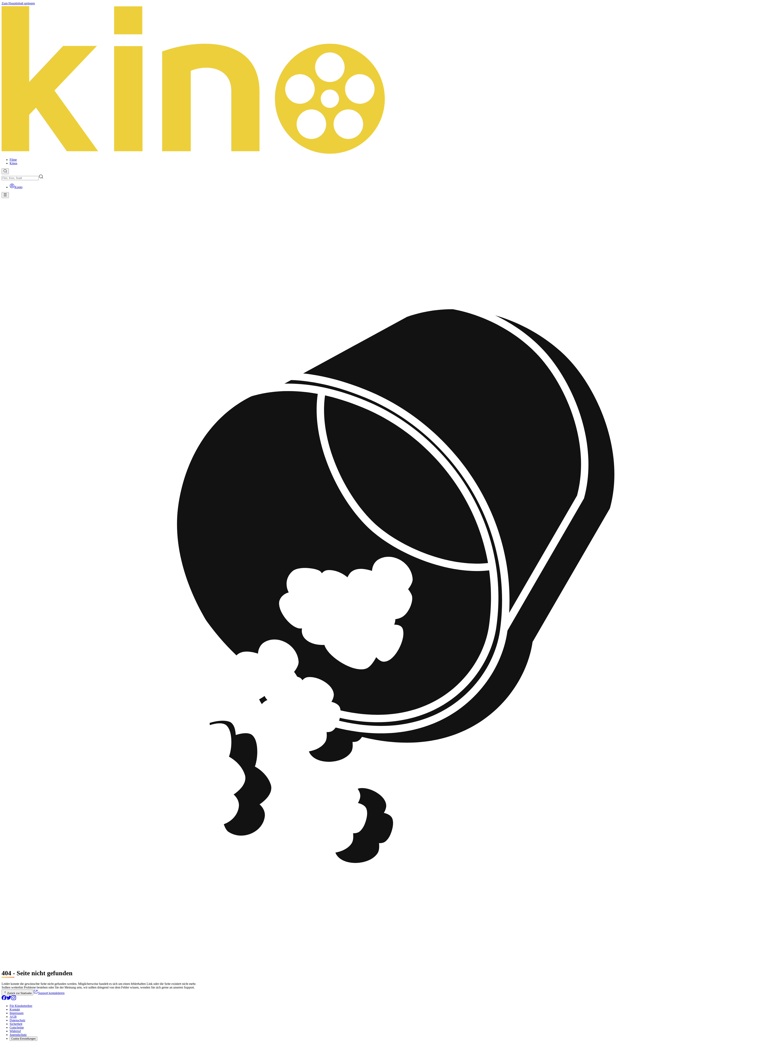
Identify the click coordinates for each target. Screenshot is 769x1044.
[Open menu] (5, 195)
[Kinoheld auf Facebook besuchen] (4, 999)
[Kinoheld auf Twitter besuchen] (8, 999)
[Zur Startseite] (384, 80)
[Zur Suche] (5, 171)
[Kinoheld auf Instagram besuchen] (13, 999)
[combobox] (20, 178)
